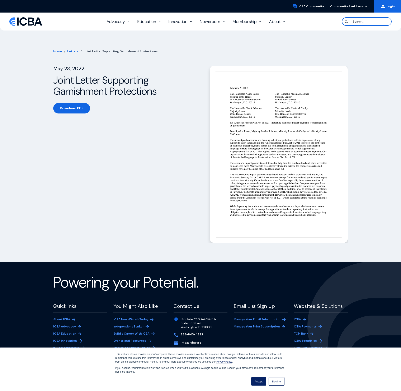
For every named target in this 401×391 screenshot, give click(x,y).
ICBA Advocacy (64, 326)
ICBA (297, 319)
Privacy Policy (224, 361)
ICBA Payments (307, 327)
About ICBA (61, 319)
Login (391, 6)
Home (57, 51)
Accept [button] (259, 381)
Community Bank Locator (350, 6)
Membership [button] (244, 21)
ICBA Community (312, 6)
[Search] (346, 21)
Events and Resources (129, 341)
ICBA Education (64, 333)
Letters (73, 51)
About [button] (275, 21)
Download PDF (75, 109)
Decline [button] (276, 381)
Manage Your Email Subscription (257, 319)
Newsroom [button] (210, 21)
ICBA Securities (305, 341)
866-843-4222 (192, 334)
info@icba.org (191, 342)
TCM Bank (307, 334)
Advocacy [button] (116, 21)
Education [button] (146, 21)
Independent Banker (128, 327)
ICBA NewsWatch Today (130, 319)
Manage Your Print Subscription (257, 327)
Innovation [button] (177, 21)
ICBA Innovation (65, 341)
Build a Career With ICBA (131, 333)
